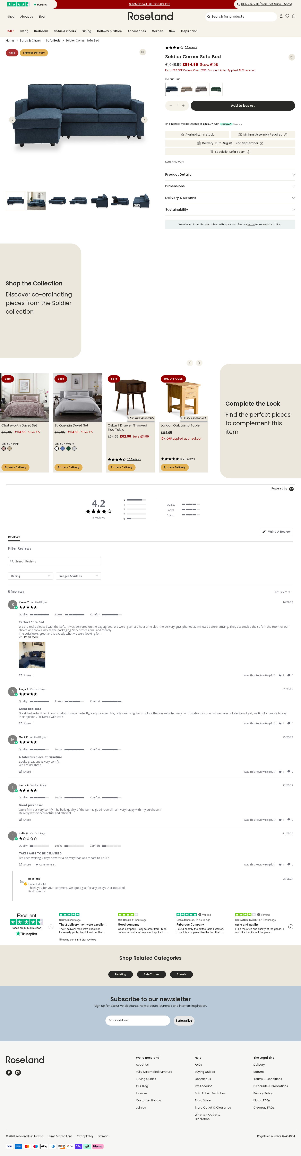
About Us (26, 16)
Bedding (120, 974)
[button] (27, 675)
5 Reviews (191, 47)
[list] (156, 656)
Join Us (141, 1107)
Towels (181, 974)
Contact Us (203, 1079)
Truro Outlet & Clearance (213, 1107)
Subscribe (184, 1020)
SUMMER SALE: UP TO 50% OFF (149, 4)
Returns (258, 1072)
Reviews (141, 1093)
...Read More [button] (30, 637)
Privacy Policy (263, 1093)
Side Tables (151, 974)
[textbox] (292, 593)
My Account (203, 1086)
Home (10, 40)
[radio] (135, 500)
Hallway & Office (109, 31)
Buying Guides (146, 1079)
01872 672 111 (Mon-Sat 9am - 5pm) (266, 4)
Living (24, 31)
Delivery (259, 1064)
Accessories (137, 31)
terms (251, 224)
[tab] (276, 531)
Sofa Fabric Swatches (210, 1093)
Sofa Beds (53, 40)
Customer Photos (148, 1100)
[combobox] (30, 576)
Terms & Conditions (267, 1079)
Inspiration (189, 31)
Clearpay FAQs (263, 1107)
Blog (42, 16)
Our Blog (142, 1086)
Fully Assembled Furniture (154, 1072)
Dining (86, 31)
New (172, 31)
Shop (11, 16)
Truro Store (203, 1100)
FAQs (198, 1064)
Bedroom (41, 31)
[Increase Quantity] (183, 105)
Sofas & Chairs (65, 31)
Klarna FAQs (261, 1100)
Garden (157, 31)
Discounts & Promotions (270, 1086)
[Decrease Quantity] (171, 105)
